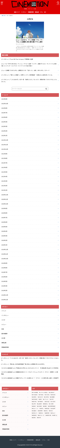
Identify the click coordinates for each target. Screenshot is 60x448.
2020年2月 (4, 240)
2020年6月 (4, 222)
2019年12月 (4, 249)
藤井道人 (41, 413)
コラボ (3, 320)
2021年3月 (4, 181)
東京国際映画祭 (52, 406)
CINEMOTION (28, 445)
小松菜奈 (53, 401)
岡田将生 (46, 403)
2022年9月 (4, 108)
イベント (3, 310)
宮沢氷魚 (47, 401)
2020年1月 (4, 245)
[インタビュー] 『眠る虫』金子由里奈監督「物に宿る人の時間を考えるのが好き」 (23, 364)
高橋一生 (55, 415)
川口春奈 (51, 403)
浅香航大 (34, 410)
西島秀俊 (34, 415)
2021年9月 (4, 153)
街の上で (53, 413)
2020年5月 (4, 226)
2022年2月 (4, 131)
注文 (45, 12)
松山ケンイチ (35, 408)
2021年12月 (4, 140)
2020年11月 (4, 199)
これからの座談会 (43, 392)
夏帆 (41, 399)
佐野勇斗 (34, 397)
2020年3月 (4, 236)
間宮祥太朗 (49, 415)
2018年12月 (4, 295)
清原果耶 (40, 410)
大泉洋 (52, 399)
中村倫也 (41, 394)
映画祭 (45, 406)
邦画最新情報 (31, 12)
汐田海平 (53, 408)
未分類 (3, 338)
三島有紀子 (52, 392)
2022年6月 (4, 117)
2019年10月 (4, 258)
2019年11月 (4, 254)
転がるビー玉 (41, 415)
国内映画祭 (4, 333)
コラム (41, 12)
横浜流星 (47, 408)
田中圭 (46, 410)
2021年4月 (4, 176)
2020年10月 (4, 204)
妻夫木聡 (34, 401)
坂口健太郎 (35, 399)
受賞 (2, 329)
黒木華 (39, 417)
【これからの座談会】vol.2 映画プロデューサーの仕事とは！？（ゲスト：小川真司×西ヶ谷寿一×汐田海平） (30, 378)
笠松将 (51, 410)
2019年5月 (4, 281)
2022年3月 (4, 126)
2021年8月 (4, 158)
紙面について (17, 12)
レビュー (3, 324)
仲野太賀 (53, 394)
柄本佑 (42, 408)
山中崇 (34, 403)
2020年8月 (4, 213)
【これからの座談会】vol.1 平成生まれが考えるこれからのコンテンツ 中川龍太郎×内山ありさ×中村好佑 (29, 368)
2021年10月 (4, 149)
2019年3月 (4, 286)
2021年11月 (4, 144)
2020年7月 (4, 217)
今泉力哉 (47, 394)
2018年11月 (4, 299)
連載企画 (37, 12)
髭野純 (34, 417)
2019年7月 (4, 272)
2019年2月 (4, 290)
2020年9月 (4, 208)
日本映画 (40, 406)
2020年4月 (4, 231)
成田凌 (34, 406)
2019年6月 (4, 276)
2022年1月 (4, 135)
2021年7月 (4, 163)
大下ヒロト (46, 399)
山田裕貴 (40, 403)
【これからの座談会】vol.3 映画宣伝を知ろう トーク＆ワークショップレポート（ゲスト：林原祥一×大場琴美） (29, 373)
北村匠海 (47, 397)
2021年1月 (4, 190)
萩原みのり (35, 413)
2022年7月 (4, 112)
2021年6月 (4, 167)
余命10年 (41, 397)
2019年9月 (4, 263)
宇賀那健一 (41, 401)
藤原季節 (47, 413)
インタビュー (24, 12)
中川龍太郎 (35, 394)
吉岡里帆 (53, 397)
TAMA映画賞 (35, 392)
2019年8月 (4, 267)
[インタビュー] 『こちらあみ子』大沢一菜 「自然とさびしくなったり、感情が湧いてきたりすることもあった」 (30, 359)
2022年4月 (4, 122)
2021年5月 (4, 172)
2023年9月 (4, 99)
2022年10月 (4, 103)
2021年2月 (4, 185)
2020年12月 (4, 194)
